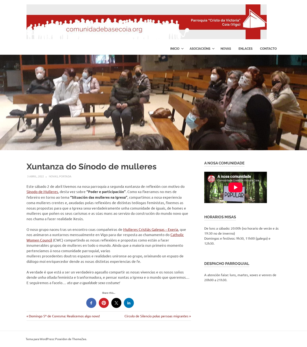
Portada (65, 176)
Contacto (268, 49)
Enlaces (245, 49)
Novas (226, 49)
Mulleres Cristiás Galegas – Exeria (150, 229)
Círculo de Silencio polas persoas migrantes (156, 316)
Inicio (174, 49)
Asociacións (200, 49)
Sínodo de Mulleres (42, 191)
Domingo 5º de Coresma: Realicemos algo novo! (64, 316)
